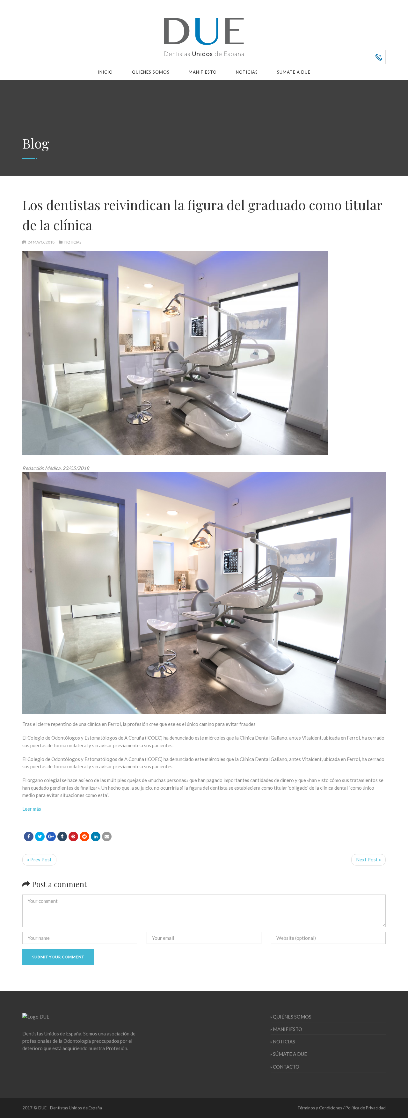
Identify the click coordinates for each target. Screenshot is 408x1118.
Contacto (286, 1067)
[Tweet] (40, 836)
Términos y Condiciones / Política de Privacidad (341, 1107)
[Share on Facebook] (28, 836)
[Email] (107, 836)
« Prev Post (39, 859)
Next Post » (368, 859)
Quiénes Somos (151, 72)
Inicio (105, 72)
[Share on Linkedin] (84, 836)
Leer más (31, 809)
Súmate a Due (293, 72)
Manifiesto (203, 72)
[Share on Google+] (51, 836)
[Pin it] (73, 836)
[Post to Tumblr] (62, 836)
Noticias (247, 72)
